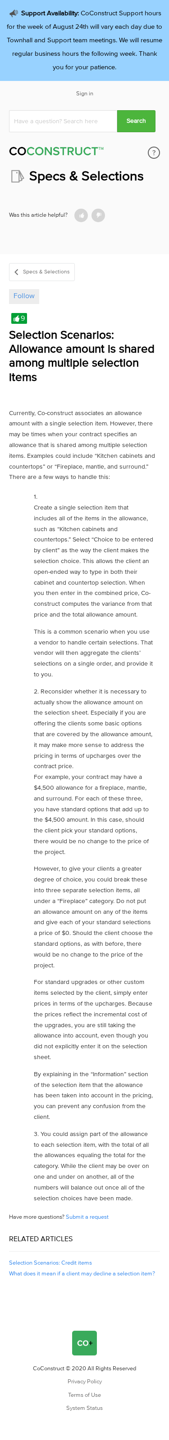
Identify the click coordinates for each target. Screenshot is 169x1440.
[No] (98, 215)
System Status (84, 1408)
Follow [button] (24, 296)
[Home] (56, 153)
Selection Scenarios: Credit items (50, 1263)
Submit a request (87, 1217)
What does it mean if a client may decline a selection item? (82, 1274)
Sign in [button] (84, 94)
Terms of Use (84, 1395)
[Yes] (81, 215)
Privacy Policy (85, 1382)
